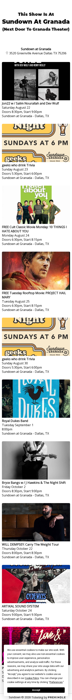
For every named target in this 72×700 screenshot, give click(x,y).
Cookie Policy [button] (32, 678)
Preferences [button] (56, 682)
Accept (36, 690)
